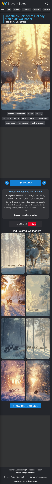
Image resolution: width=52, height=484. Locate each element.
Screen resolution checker (25, 215)
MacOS (28, 198)
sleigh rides (23, 123)
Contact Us (30, 470)
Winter (18, 198)
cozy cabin (10, 123)
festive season (38, 123)
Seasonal (11, 198)
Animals (37, 9)
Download (25, 183)
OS (23, 198)
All (9, 9)
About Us (32, 473)
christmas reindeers (16, 114)
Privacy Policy (10, 477)
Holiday (10, 21)
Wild (42, 198)
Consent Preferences (38, 477)
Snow (42, 195)
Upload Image (21, 473)
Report (39, 470)
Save (34, 224)
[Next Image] (44, 183)
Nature (16, 9)
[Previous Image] (7, 183)
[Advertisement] (26, 152)
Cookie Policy (22, 477)
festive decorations (11, 118)
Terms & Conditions (17, 470)
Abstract (26, 9)
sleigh (30, 114)
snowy (39, 114)
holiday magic (28, 118)
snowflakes (42, 118)
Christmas (21, 21)
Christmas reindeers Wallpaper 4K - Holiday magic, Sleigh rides (14, 4)
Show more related (25, 405)
